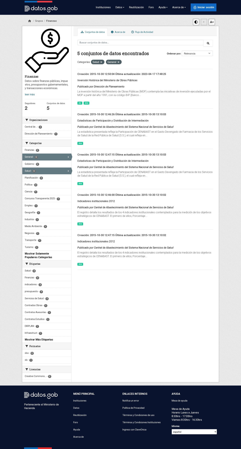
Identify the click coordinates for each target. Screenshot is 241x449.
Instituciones (103, 7)
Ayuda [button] (162, 7)
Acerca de (119, 32)
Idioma (175, 426)
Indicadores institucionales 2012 (96, 201)
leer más (30, 94)
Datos (76, 408)
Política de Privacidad (133, 408)
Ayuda (76, 429)
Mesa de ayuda (179, 400)
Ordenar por (173, 53)
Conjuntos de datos (94, 32)
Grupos (39, 20)
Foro (151, 7)
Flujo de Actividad (144, 32)
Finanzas (51, 20)
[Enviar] (208, 43)
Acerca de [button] (178, 7)
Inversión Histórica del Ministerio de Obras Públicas (107, 80)
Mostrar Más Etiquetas (39, 339)
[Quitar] (101, 62)
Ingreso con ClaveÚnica (134, 429)
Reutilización (136, 7)
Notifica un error (130, 400)
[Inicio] (29, 21)
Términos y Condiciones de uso (138, 415)
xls (80, 103)
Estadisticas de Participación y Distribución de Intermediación (113, 120)
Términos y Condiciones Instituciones (141, 422)
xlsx (86, 103)
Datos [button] (118, 7)
